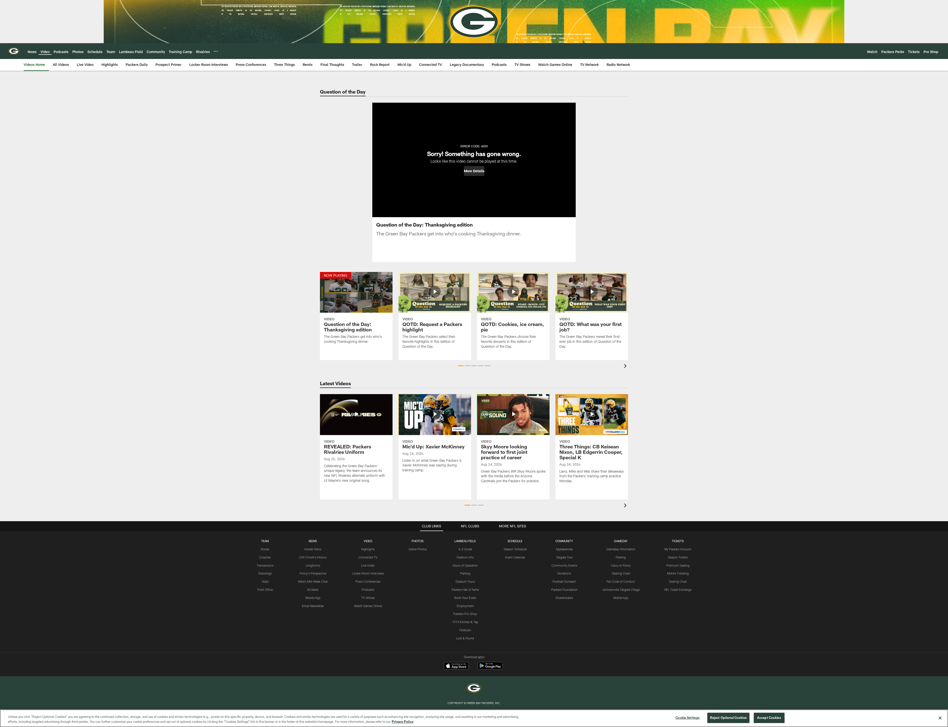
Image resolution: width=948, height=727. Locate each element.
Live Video (368, 565)
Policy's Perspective (313, 573)
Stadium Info (465, 557)
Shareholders (564, 597)
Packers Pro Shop (465, 613)
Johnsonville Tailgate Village (621, 589)
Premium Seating (678, 565)
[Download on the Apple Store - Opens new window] (456, 666)
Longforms (313, 565)
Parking (465, 573)
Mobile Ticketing (678, 573)
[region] (474, 718)
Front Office (265, 589)
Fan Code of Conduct (621, 581)
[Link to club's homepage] (14, 51)
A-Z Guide (465, 549)
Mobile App (312, 597)
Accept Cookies (769, 718)
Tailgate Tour (564, 557)
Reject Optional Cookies (728, 718)
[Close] (940, 717)
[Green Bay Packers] (474, 688)
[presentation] (626, 366)
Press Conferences (368, 581)
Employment (465, 606)
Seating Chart (621, 573)
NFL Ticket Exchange (677, 589)
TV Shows (368, 597)
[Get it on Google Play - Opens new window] (490, 668)
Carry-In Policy (621, 565)
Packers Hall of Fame (465, 589)
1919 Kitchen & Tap (465, 622)
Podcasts (368, 589)
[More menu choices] (216, 51)
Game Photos (418, 549)
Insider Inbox (312, 549)
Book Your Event (465, 597)
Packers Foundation (564, 589)
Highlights (368, 549)
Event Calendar (515, 557)
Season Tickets (678, 557)
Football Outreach (564, 581)
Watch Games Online (368, 606)
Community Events (564, 565)
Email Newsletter (313, 606)
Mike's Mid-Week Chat (313, 581)
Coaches (265, 557)
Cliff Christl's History (313, 557)
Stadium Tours (465, 581)
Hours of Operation (465, 565)
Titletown (465, 630)
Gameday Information (620, 549)
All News (312, 589)
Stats (265, 581)
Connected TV (367, 557)
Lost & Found (465, 638)
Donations (564, 573)
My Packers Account (677, 549)
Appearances (564, 549)
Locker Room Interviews (368, 573)
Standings (265, 573)
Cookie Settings (687, 718)
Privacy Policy (403, 722)
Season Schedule (515, 549)
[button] (474, 171)
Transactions (265, 565)
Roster (265, 549)
